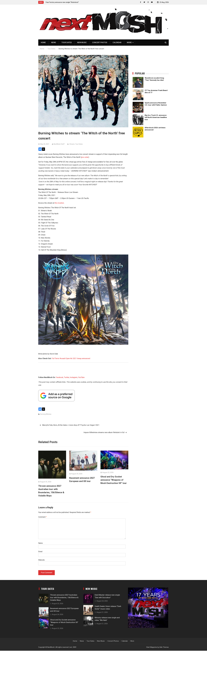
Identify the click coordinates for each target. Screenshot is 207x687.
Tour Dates (66, 42)
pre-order (85, 157)
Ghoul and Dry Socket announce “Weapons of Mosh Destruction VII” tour (113, 479)
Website (41, 560)
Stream (72, 144)
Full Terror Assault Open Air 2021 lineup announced (71, 358)
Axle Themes (164, 647)
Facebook (59, 377)
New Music (82, 42)
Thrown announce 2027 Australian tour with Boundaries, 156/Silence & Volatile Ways (64, 597)
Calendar (117, 42)
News (53, 42)
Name (40, 543)
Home (43, 42)
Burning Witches (45, 414)
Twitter (66, 377)
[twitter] (144, 2)
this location (59, 203)
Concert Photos (99, 42)
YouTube (81, 377)
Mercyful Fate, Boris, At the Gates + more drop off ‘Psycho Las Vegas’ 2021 (70, 425)
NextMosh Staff (59, 144)
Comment (42, 517)
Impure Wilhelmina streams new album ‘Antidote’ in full (104, 432)
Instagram (73, 377)
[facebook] (140, 2)
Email (40, 552)
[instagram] (148, 2)
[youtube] (152, 2)
